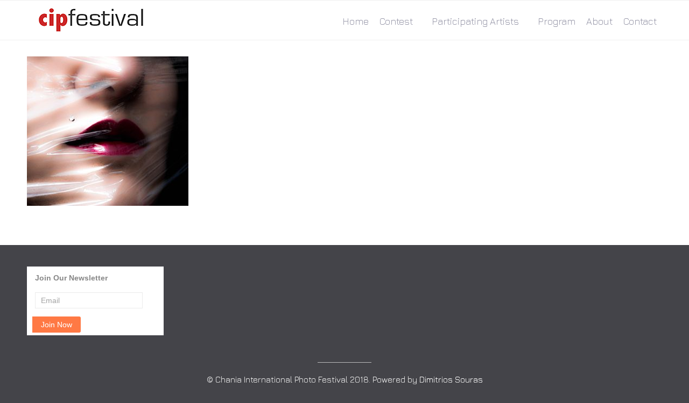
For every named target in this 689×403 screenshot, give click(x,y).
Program (556, 21)
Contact (640, 21)
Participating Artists (475, 21)
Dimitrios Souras (451, 379)
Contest (396, 21)
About (599, 21)
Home (355, 21)
